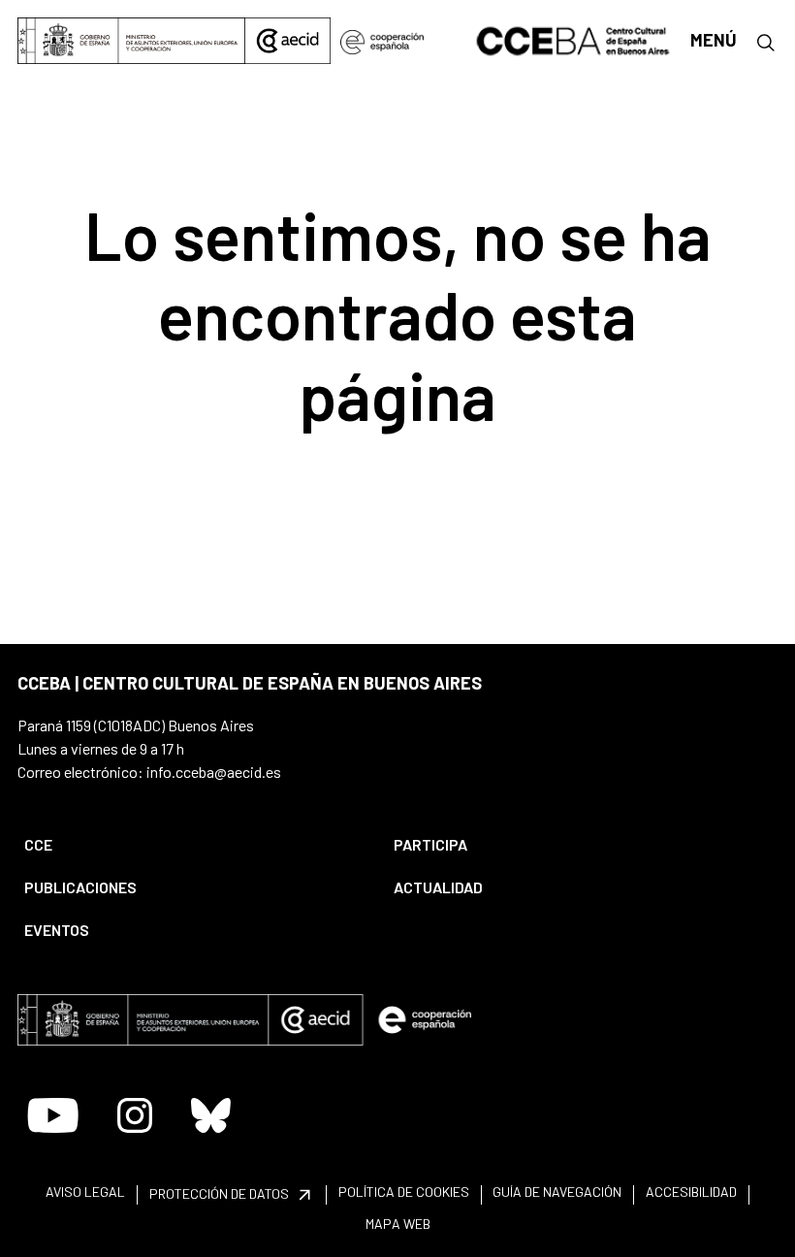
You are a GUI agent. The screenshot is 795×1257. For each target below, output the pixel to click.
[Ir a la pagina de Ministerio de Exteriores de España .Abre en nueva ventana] (131, 40)
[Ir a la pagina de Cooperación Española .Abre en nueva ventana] (382, 40)
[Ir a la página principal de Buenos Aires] (573, 38)
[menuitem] (192, 844)
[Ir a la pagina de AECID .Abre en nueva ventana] (288, 40)
